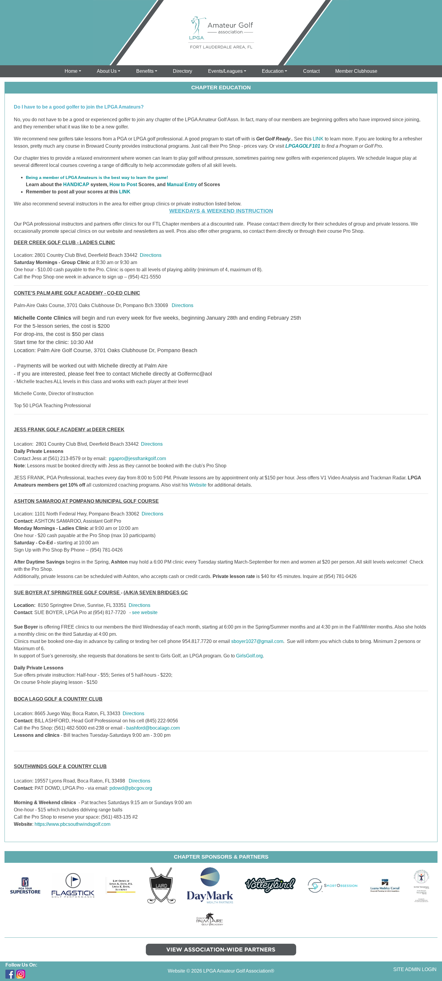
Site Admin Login (415, 969)
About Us (107, 71)
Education (273, 71)
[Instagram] (20, 974)
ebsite (200, 484)
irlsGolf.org (251, 655)
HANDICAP (76, 184)
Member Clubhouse (356, 71)
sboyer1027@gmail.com (257, 641)
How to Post (123, 184)
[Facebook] (10, 974)
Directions (150, 255)
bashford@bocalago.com (153, 727)
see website (145, 612)
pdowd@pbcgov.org (130, 788)
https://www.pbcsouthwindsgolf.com (72, 824)
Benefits (145, 71)
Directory (182, 71)
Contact (311, 71)
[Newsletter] (31, 974)
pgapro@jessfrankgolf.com (137, 458)
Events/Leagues (225, 71)
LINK (124, 191)
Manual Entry (182, 184)
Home (71, 71)
